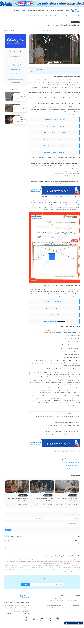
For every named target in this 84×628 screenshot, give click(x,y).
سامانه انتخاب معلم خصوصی (73, 598)
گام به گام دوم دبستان (54, 15)
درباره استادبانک (76, 605)
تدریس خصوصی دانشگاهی (56, 607)
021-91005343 (17, 611)
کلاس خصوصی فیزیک (16, 65)
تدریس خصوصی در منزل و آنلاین (69, 462)
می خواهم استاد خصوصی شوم (73, 600)
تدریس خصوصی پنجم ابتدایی (16, 607)
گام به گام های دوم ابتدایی (50, 321)
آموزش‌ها (23, 10)
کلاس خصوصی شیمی (15, 69)
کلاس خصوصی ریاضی (15, 56)
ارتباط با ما (77, 603)
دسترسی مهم (16, 10)
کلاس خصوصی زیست (15, 73)
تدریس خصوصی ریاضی (72, 468)
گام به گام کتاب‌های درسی (57, 92)
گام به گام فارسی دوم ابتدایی (54, 308)
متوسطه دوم (53, 10)
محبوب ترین (6, 536)
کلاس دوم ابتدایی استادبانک (66, 15)
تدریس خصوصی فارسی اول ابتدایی (54, 605)
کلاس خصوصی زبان (15, 60)
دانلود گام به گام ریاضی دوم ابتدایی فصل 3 (54, 132)
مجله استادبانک (77, 15)
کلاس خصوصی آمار (15, 82)
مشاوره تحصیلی (40, 10)
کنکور (47, 10)
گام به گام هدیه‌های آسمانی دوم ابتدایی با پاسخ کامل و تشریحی (67, 500)
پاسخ (5, 547)
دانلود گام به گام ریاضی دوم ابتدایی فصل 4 (54, 139)
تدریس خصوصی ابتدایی (71, 465)
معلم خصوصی (38, 382)
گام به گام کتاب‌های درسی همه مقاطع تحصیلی (64, 451)
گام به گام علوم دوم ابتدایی (54, 315)
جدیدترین (19, 536)
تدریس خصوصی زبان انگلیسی (55, 600)
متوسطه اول (60, 10)
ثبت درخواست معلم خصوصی (74, 623)
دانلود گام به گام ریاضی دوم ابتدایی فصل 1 (54, 119)
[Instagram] (5, 614)
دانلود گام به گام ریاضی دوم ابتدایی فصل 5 (54, 146)
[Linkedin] (10, 614)
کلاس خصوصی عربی (15, 78)
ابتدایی (67, 10)
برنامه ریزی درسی (31, 10)
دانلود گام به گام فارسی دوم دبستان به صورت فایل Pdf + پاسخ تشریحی (17, 500)
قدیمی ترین (13, 536)
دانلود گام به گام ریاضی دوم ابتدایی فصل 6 (54, 152)
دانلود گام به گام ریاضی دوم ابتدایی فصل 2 (54, 126)
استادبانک (78, 30)
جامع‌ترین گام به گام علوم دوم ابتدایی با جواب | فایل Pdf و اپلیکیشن (43, 500)
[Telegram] (8, 614)
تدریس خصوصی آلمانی (56, 598)
